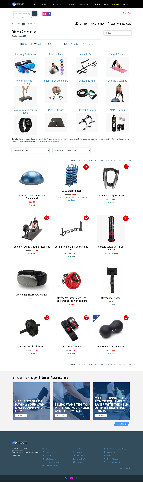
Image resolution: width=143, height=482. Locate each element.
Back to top (124, 468)
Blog (109, 455)
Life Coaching (51, 459)
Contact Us (111, 452)
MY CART (19, 24)
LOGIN (32, 24)
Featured (89, 44)
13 (122, 160)
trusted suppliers (54, 141)
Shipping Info (81, 455)
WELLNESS (96, 4)
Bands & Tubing (87, 80)
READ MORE (21, 415)
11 (117, 160)
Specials (39, 44)
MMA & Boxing (117, 110)
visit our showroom (59, 139)
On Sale (25, 44)
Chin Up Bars (86, 54)
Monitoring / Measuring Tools (26, 111)
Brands (48, 455)
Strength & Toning (87, 110)
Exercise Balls (56, 54)
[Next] (128, 160)
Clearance (54, 44)
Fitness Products (52, 452)
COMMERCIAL (72, 4)
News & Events (112, 459)
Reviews (79, 449)
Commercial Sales (52, 462)
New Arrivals (72, 44)
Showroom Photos (113, 462)
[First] (102, 160)
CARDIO (34, 4)
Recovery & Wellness (25, 54)
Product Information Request (117, 449)
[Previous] (104, 160)
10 (115, 160)
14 (125, 160)
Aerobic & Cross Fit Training (25, 82)
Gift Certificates (52, 466)
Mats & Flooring (56, 110)
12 (120, 160)
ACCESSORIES (84, 4)
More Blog (120, 424)
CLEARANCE (115, 4)
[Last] (130, 160)
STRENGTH (44, 4)
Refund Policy (81, 459)
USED (106, 4)
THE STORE (126, 4)
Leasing (79, 452)
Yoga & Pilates (117, 54)
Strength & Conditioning (56, 80)
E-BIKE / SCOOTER (57, 4)
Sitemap (79, 462)
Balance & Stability (117, 80)
